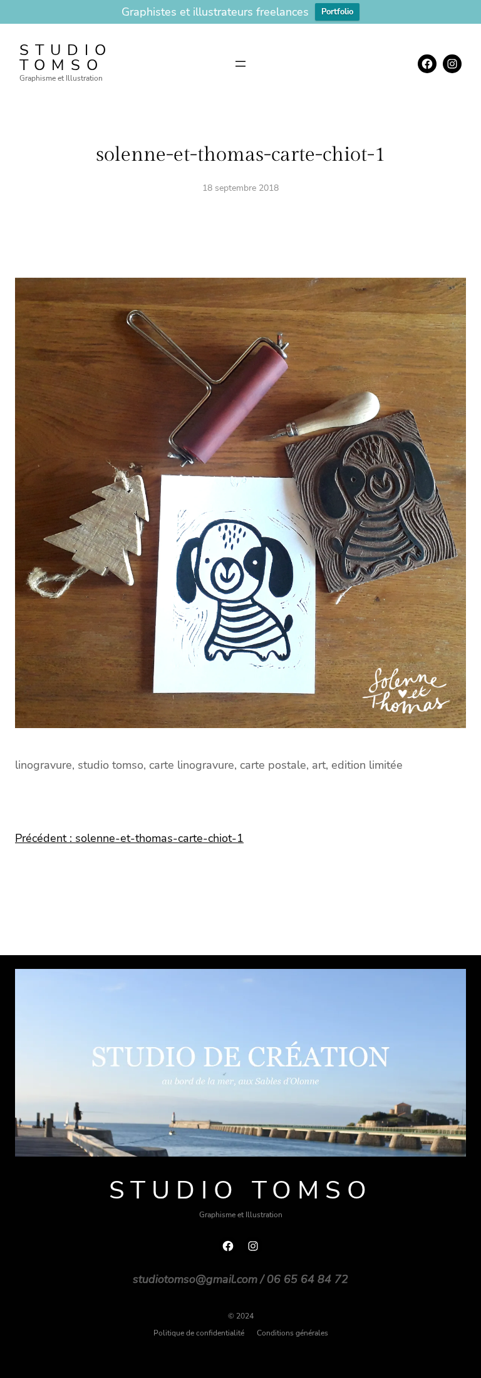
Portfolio (337, 12)
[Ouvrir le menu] (240, 63)
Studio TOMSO (65, 57)
